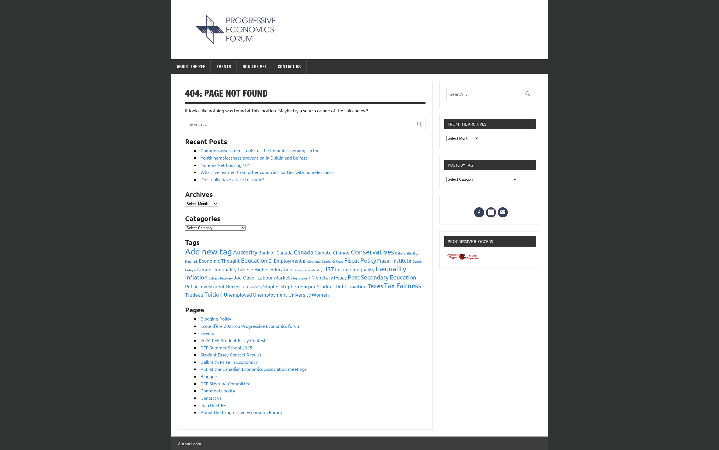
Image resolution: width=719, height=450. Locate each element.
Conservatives (372, 252)
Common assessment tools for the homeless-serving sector (260, 150)
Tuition (213, 294)
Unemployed (238, 294)
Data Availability (406, 253)
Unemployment (270, 294)
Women (320, 294)
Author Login (189, 444)
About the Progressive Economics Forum (241, 412)
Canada (303, 252)
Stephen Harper (298, 286)
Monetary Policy (329, 277)
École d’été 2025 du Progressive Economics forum (251, 326)
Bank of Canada (275, 252)
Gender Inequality (216, 269)
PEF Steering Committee (226, 383)
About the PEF (191, 66)
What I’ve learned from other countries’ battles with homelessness (267, 172)
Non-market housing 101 (225, 165)
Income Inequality (354, 269)
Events (224, 66)
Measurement (300, 278)
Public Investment (205, 286)
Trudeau (194, 294)
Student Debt (332, 286)
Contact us (289, 66)
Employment (288, 260)
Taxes (375, 285)
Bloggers (209, 376)
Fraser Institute (394, 260)
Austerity (245, 252)
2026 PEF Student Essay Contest (233, 340)
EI (271, 260)
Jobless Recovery (221, 278)
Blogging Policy (216, 318)
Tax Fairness (402, 285)
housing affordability (307, 270)
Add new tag (208, 251)
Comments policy (218, 390)
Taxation (357, 286)
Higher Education (273, 269)
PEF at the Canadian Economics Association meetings (254, 369)
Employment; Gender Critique (323, 261)
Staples (271, 286)
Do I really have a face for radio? (232, 179)
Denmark (191, 261)
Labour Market (274, 277)
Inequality (391, 269)
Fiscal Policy (360, 260)
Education (254, 260)
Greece (245, 269)
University (299, 294)
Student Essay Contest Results (231, 354)
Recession (237, 286)
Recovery (255, 287)
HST (328, 268)
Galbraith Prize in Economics (229, 362)
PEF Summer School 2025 (226, 347)
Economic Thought (219, 260)
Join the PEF (254, 66)
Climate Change (332, 252)
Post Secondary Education (382, 277)
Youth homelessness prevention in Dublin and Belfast (254, 157)
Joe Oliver (245, 277)
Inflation (196, 277)
